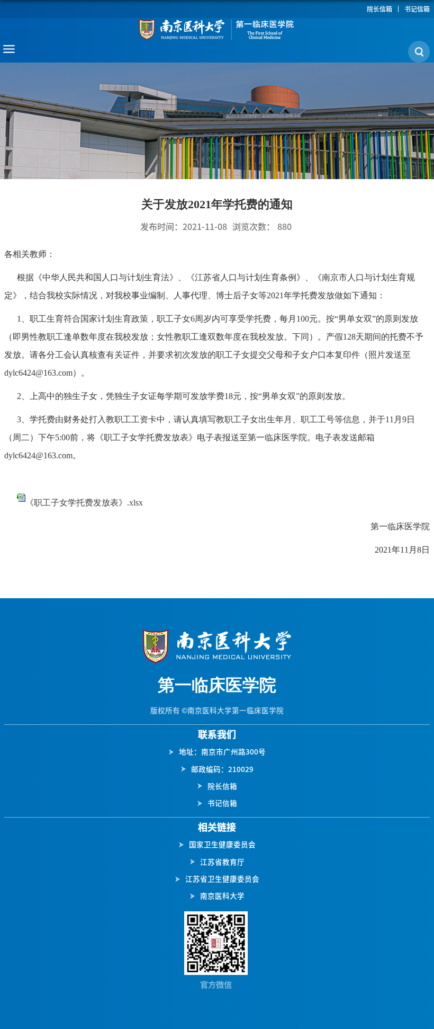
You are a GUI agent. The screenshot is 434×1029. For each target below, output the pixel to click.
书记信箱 (417, 9)
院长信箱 (379, 9)
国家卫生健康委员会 (222, 844)
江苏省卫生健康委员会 (222, 879)
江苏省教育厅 (222, 862)
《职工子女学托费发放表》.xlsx (84, 502)
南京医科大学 (222, 896)
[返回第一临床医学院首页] (217, 29)
